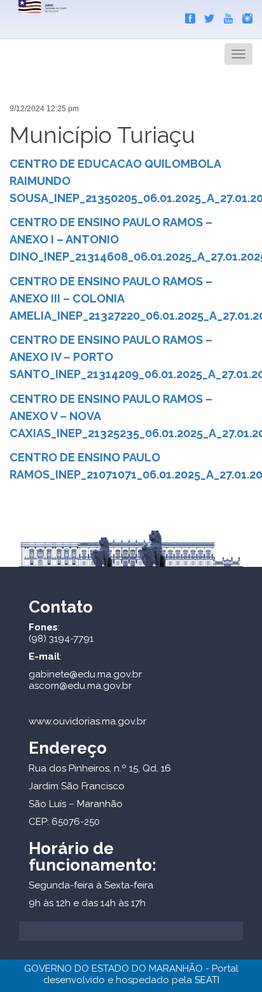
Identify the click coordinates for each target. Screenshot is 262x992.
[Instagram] (244, 16)
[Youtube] (225, 16)
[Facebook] (187, 16)
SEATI (207, 980)
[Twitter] (206, 16)
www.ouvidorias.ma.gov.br (87, 721)
